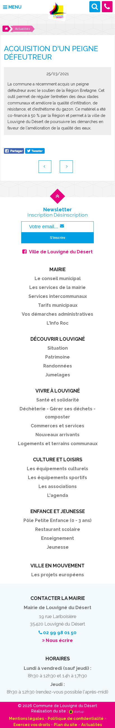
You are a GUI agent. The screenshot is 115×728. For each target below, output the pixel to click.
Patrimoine (57, 357)
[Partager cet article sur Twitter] (35, 150)
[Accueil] (7, 29)
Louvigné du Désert (57, 12)
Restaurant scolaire (57, 529)
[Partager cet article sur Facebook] (14, 150)
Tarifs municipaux (57, 305)
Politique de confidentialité (76, 718)
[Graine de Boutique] (66, 166)
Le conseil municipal (58, 278)
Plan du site (65, 724)
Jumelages (57, 375)
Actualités (91, 724)
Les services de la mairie (57, 287)
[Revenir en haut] (57, 201)
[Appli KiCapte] (45, 166)
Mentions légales (26, 718)
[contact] (107, 6)
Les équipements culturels (57, 468)
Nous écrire (59, 640)
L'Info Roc (57, 323)
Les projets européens (57, 574)
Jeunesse (58, 547)
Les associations (58, 486)
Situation (57, 348)
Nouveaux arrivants (57, 434)
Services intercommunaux (57, 296)
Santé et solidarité (57, 400)
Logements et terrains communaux (57, 443)
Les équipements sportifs (57, 477)
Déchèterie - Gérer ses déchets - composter (57, 413)
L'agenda (57, 495)
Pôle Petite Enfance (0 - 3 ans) (57, 520)
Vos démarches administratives (57, 314)
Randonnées (57, 366)
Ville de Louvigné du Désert (61, 251)
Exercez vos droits (31, 724)
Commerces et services (57, 425)
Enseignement (57, 538)
